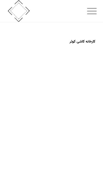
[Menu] (88, 11)
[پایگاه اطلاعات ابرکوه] (43, 11)
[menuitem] (88, 11)
